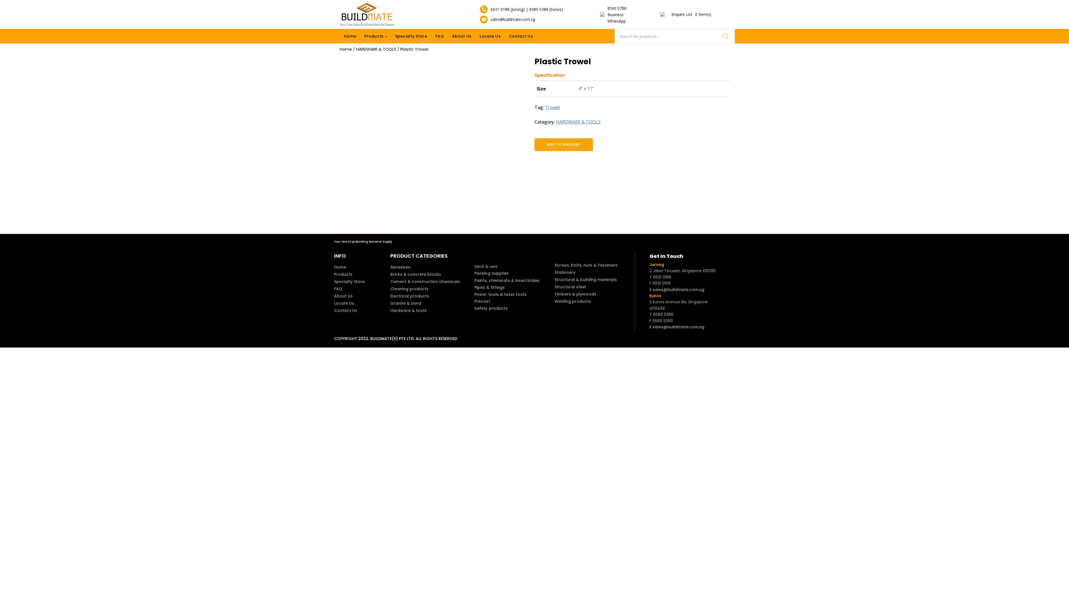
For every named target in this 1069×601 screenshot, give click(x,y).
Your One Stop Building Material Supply (363, 242)
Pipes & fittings (489, 287)
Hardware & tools (408, 310)
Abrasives (400, 267)
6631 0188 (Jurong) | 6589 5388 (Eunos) (527, 9)
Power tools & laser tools (500, 294)
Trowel (552, 107)
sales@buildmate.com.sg (513, 19)
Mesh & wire (485, 266)
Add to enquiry (563, 144)
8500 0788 (616, 8)
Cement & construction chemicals (425, 281)
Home (350, 36)
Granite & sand (405, 303)
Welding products (573, 301)
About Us (461, 36)
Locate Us (490, 36)
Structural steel (570, 287)
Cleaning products (409, 289)
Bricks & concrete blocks (415, 274)
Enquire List (691, 14)
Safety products (491, 308)
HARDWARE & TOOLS (376, 49)
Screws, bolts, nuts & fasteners (586, 265)
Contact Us (521, 36)
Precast (482, 301)
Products (373, 36)
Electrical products (409, 296)
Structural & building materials (586, 279)
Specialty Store (411, 36)
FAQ (439, 36)
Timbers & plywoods (575, 294)
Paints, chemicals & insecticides (507, 280)
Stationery (565, 272)
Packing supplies (491, 273)
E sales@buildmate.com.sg (676, 289)
